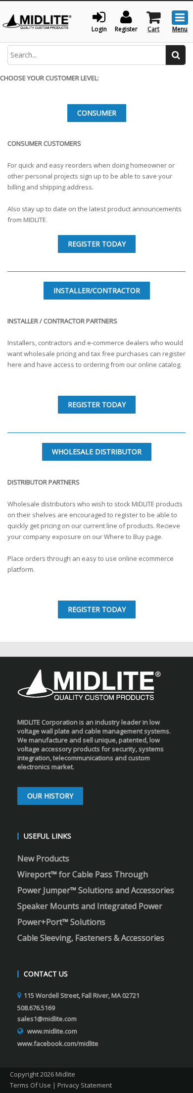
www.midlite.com (52, 1031)
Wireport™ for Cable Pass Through (82, 874)
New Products (43, 858)
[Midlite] (37, 20)
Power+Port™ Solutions (61, 921)
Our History (50, 795)
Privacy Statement (84, 1085)
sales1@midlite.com (47, 1018)
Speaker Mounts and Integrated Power (89, 906)
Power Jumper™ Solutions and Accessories (95, 890)
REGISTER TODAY (97, 243)
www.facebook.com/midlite (57, 1043)
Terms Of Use (30, 1085)
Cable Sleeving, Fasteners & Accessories (90, 937)
